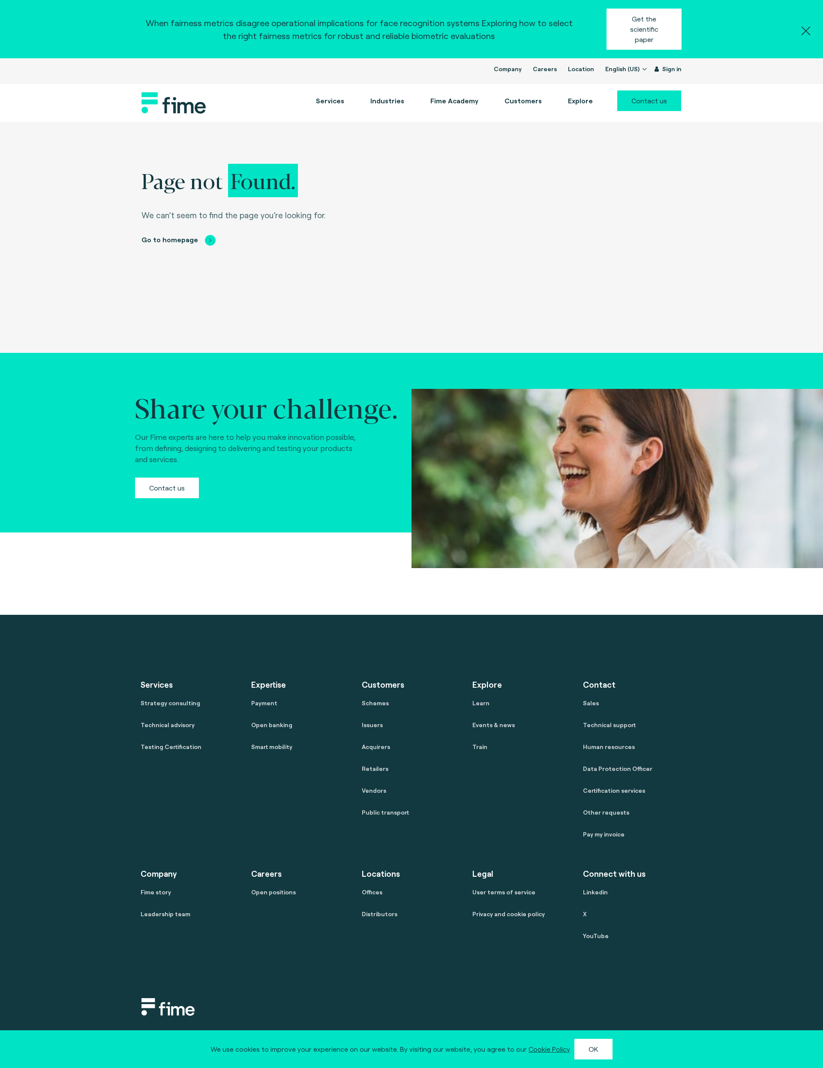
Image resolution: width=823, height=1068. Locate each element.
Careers (545, 68)
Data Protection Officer (617, 768)
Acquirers (376, 746)
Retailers (375, 768)
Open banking (271, 724)
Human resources (609, 746)
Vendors (374, 790)
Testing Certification (171, 746)
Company (508, 68)
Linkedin (595, 892)
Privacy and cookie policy (508, 914)
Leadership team (165, 914)
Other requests (606, 812)
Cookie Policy (549, 1049)
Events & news (493, 724)
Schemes (375, 703)
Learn (481, 703)
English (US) (623, 68)
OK (593, 1049)
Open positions (273, 892)
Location (581, 68)
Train (479, 746)
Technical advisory (168, 724)
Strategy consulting (170, 703)
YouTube (596, 935)
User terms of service (503, 892)
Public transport (385, 812)
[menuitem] (455, 100)
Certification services (614, 790)
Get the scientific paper (644, 29)
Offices (372, 892)
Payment (264, 703)
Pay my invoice (604, 834)
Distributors (379, 914)
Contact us (649, 100)
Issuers (372, 724)
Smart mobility (271, 746)
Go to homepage (169, 239)
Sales (591, 703)
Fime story (156, 892)
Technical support (609, 724)
